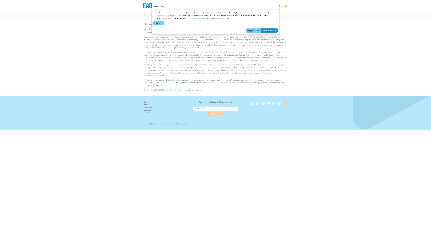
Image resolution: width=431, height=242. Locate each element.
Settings (157, 23)
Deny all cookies (253, 30)
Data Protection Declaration (194, 18)
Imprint (226, 18)
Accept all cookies (269, 30)
